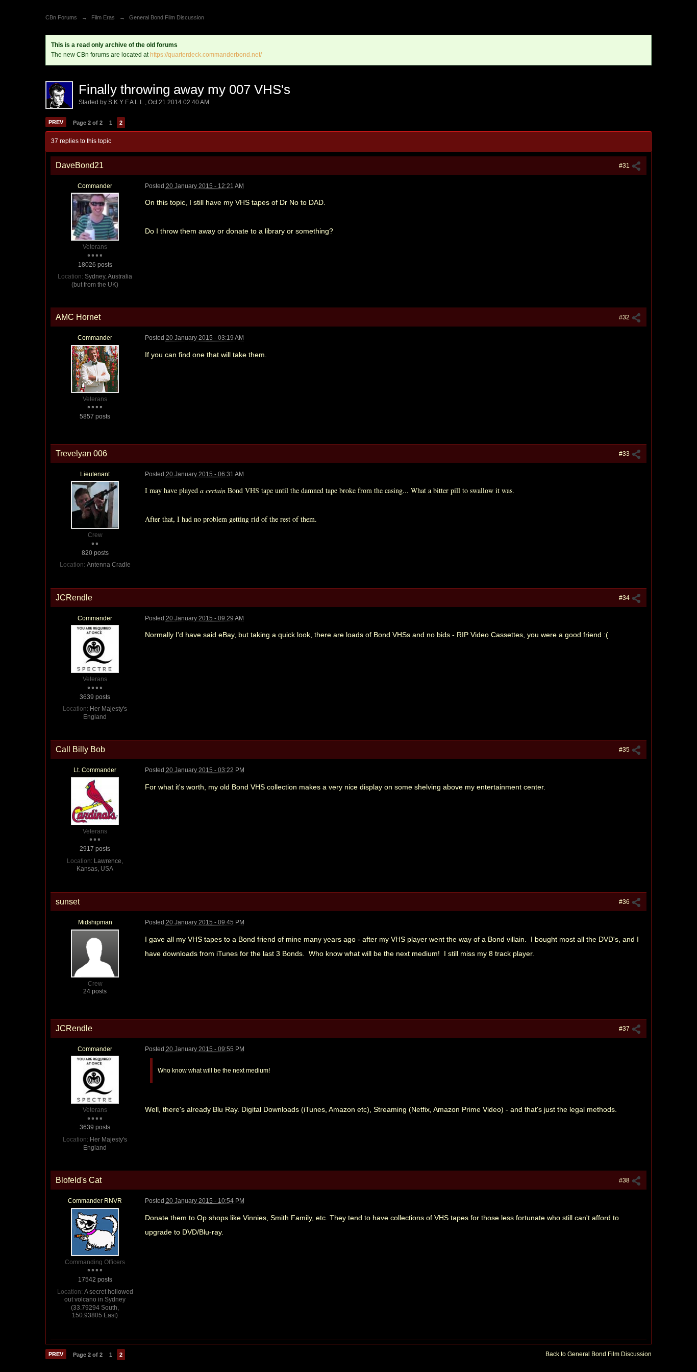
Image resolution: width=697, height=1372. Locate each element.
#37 (625, 1028)
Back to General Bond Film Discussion (598, 1354)
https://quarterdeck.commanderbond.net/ (206, 54)
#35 (625, 749)
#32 (625, 317)
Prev (55, 122)
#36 (625, 901)
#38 (625, 1180)
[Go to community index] (56, 4)
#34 (625, 597)
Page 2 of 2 (88, 123)
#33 (625, 453)
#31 (625, 165)
